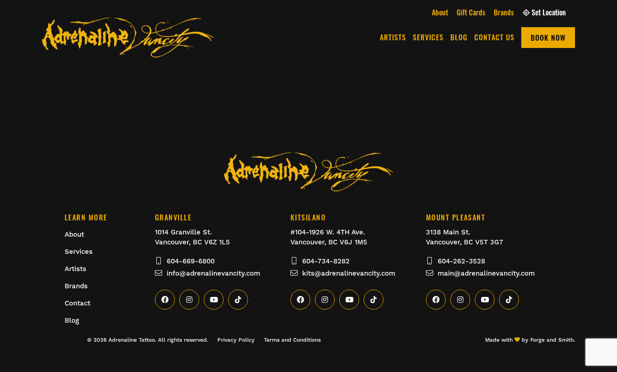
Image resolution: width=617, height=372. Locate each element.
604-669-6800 (191, 261)
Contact (77, 303)
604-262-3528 (461, 261)
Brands (504, 12)
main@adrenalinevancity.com (486, 273)
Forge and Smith (552, 340)
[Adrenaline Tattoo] (128, 52)
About (440, 12)
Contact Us (494, 37)
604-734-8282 (326, 261)
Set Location (549, 12)
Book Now (548, 37)
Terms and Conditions (292, 340)
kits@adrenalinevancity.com (348, 273)
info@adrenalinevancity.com (213, 273)
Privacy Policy (236, 340)
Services (428, 37)
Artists (393, 37)
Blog (458, 37)
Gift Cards (471, 12)
